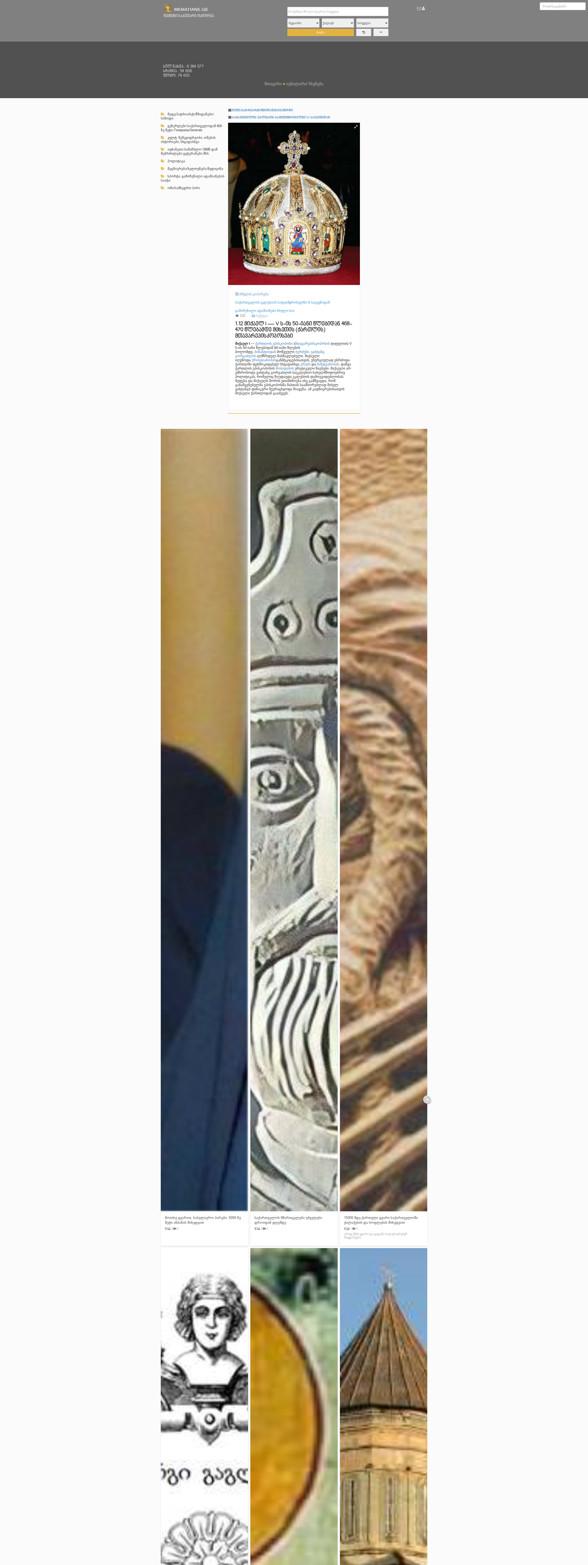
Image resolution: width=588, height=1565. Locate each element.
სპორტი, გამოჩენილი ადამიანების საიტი (192, 178)
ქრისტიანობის (264, 360)
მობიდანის (285, 368)
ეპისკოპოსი (283, 343)
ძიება (321, 32)
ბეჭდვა (261, 315)
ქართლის (263, 343)
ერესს (305, 364)
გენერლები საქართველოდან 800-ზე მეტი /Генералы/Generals (192, 128)
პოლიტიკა (176, 161)
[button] (356, 127)
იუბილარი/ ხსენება (304, 83)
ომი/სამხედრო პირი (183, 188)
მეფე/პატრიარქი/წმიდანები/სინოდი (187, 116)
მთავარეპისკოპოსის (312, 343)
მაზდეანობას (328, 364)
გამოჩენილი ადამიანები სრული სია (264, 311)
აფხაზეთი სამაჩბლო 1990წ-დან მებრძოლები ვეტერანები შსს (189, 151)
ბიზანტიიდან (265, 352)
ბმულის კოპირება (254, 294)
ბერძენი (302, 352)
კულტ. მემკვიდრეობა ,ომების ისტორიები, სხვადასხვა (188, 140)
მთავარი (273, 83)
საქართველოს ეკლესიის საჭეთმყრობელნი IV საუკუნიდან (281, 118)
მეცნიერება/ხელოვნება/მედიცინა (195, 169)
